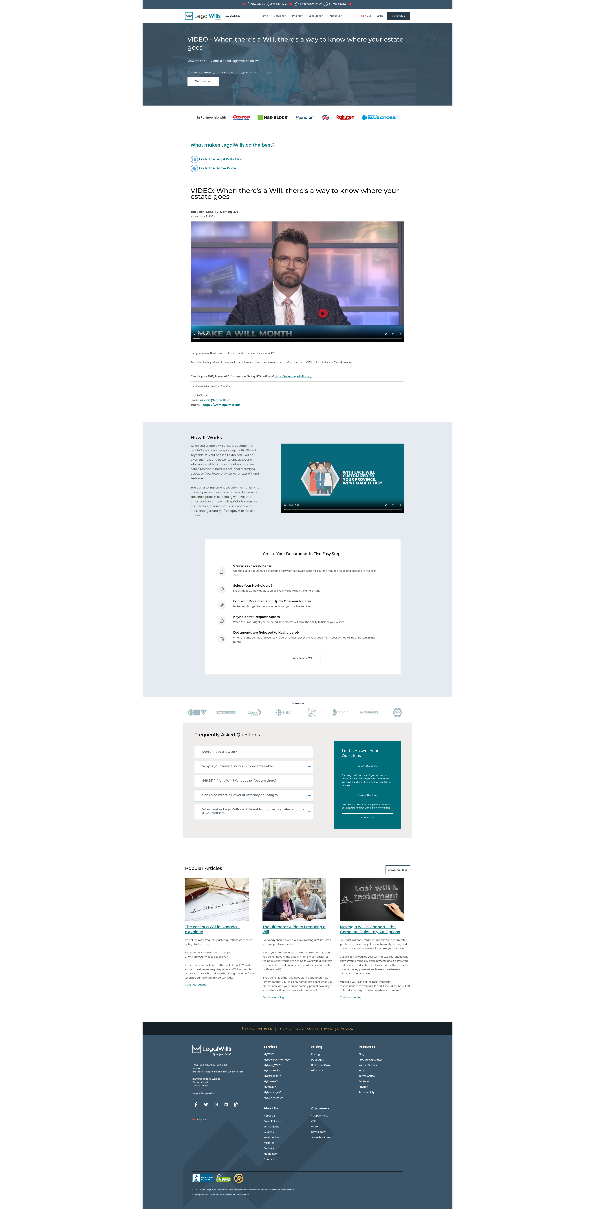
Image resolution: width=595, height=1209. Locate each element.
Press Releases (273, 1121)
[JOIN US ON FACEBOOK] (195, 1104)
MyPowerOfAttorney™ (277, 1060)
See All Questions (367, 766)
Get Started (398, 16)
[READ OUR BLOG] (235, 1104)
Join (313, 1121)
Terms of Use (367, 1076)
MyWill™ (269, 1054)
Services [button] (279, 16)
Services (270, 1046)
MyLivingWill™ (272, 1065)
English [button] (368, 16)
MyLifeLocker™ (272, 1076)
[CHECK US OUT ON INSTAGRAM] (215, 1104)
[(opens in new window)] (223, 1178)
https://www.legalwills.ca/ (293, 376)
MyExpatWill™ (272, 1070)
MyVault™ (270, 1087)
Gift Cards (317, 1070)
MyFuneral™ (271, 1081)
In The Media (271, 1126)
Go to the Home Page (217, 168)
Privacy (363, 1087)
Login (380, 16)
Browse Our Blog (367, 795)
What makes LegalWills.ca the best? (232, 145)
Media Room (271, 1154)
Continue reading (196, 985)
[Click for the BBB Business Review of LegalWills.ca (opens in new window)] (202, 1178)
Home (264, 16)
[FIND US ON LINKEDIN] (225, 1104)
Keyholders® (318, 1132)
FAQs (362, 1070)
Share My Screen (321, 1137)
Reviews (269, 1132)
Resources (367, 1046)
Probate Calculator (370, 1060)
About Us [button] (335, 16)
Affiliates (269, 1143)
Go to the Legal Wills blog (221, 159)
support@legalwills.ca (215, 400)
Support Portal (320, 1115)
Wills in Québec (368, 1065)
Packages (317, 1060)
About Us (271, 1108)
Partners (269, 1148)
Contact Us (367, 817)
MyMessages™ (273, 1092)
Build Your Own (320, 1065)
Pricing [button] (296, 16)
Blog (361, 1054)
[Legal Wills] (212, 16)
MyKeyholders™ (273, 1097)
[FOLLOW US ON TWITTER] (205, 1104)
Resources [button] (315, 16)
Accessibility (366, 1092)
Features (364, 1081)
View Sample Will (303, 658)
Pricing (316, 1046)
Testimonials (272, 1137)
